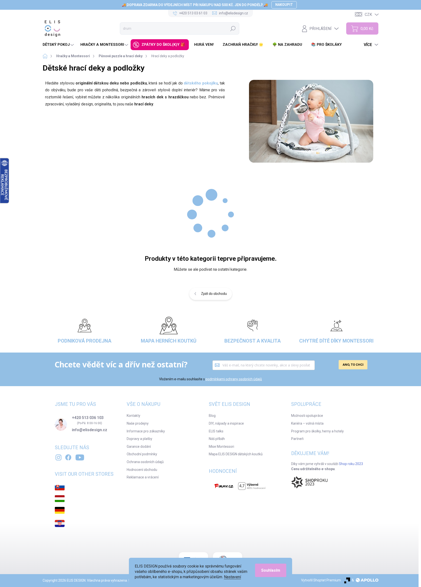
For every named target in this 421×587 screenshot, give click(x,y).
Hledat (233, 28)
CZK (368, 14)
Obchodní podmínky (142, 454)
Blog (212, 416)
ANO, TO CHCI (353, 364)
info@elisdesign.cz (89, 430)
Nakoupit (284, 5)
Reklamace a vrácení (143, 477)
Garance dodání (139, 446)
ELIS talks (216, 431)
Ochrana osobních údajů (145, 462)
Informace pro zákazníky (146, 431)
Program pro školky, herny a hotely (317, 431)
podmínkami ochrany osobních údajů (234, 379)
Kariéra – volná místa (307, 423)
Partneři (297, 439)
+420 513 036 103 (88, 418)
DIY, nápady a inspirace (226, 423)
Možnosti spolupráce (307, 416)
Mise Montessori (221, 446)
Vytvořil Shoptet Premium (321, 580)
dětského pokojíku (201, 83)
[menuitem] (59, 44)
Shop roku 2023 (351, 464)
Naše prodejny (138, 423)
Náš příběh (217, 439)
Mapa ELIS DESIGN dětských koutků (236, 454)
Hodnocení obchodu (142, 470)
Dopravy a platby (139, 439)
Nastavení (232, 577)
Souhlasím (270, 570)
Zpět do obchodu (214, 294)
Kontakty (133, 416)
